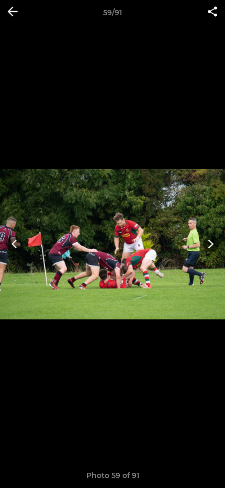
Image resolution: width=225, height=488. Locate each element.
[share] (212, 12)
